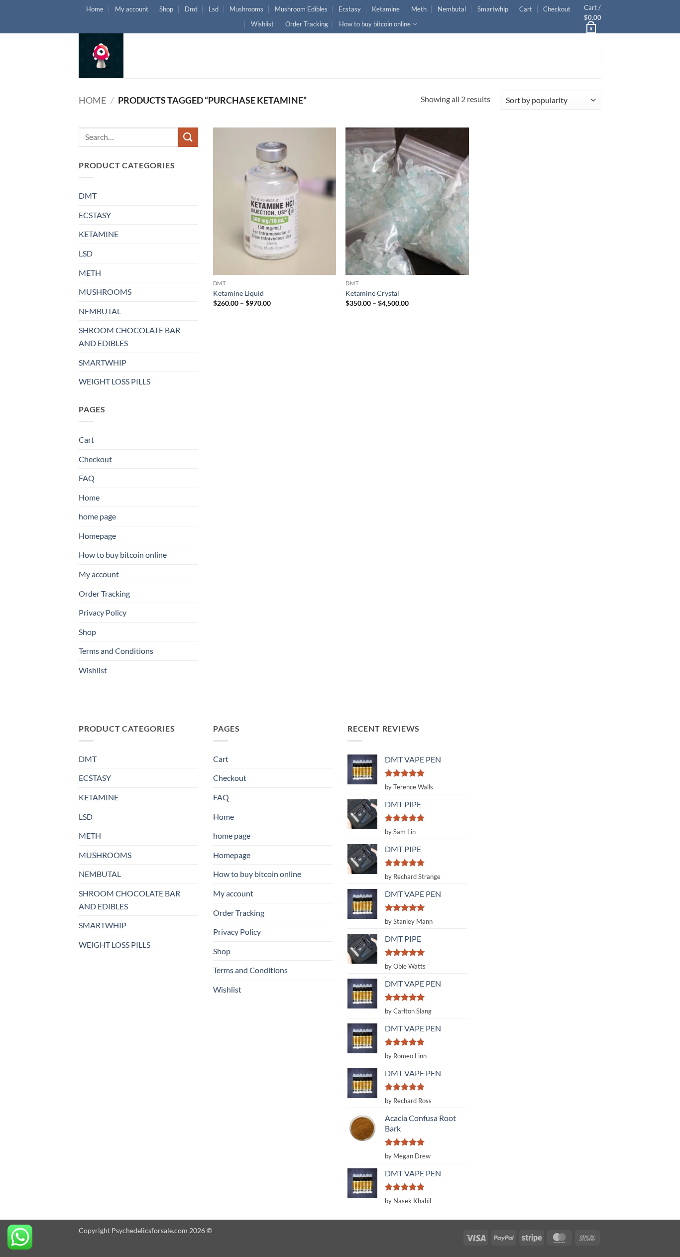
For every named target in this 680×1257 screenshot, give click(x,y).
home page (97, 516)
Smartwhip (492, 9)
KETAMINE (98, 234)
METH (90, 272)
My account (131, 9)
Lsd (214, 9)
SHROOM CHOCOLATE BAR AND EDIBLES (129, 336)
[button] (592, 16)
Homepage (97, 535)
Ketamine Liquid (238, 293)
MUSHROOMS (105, 291)
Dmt (191, 9)
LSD (86, 253)
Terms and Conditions (116, 650)
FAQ (87, 478)
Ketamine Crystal (372, 293)
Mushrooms (246, 9)
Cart (525, 9)
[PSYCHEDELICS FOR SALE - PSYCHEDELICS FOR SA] (128, 55)
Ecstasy (350, 9)
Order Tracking (306, 24)
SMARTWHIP (102, 362)
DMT (88, 195)
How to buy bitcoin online (375, 24)
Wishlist (262, 24)
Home (95, 9)
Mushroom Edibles (301, 9)
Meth (419, 9)
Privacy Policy (102, 612)
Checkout (556, 9)
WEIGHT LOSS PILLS (114, 381)
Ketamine (386, 9)
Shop (166, 9)
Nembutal (452, 9)
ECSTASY (95, 215)
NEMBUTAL (100, 311)
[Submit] (188, 137)
